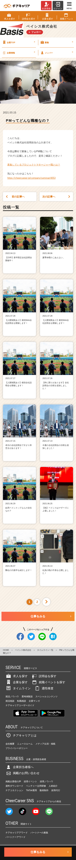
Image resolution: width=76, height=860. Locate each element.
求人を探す (20, 676)
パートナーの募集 (39, 832)
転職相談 (21, 701)
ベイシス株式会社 (23, 650)
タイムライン (22, 688)
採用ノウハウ (46, 781)
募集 (59, 42)
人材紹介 (53, 786)
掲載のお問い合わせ (26, 773)
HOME (6, 650)
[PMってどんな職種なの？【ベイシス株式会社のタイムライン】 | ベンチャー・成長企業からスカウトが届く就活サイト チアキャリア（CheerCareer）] (16, 5)
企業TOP (21, 42)
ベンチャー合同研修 (36, 786)
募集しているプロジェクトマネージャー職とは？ (33, 164)
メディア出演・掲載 (45, 744)
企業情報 (21, 52)
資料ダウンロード (14, 786)
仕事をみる (38, 616)
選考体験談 (27, 696)
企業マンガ (34, 701)
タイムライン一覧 (45, 650)
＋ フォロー (34, 32)
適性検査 (47, 688)
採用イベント (30, 781)
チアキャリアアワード (17, 832)
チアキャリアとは (25, 735)
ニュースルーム (25, 744)
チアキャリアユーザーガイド (20, 705)
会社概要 (10, 744)
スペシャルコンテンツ (46, 696)
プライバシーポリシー (17, 748)
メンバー (59, 52)
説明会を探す (47, 676)
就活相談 (10, 701)
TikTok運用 (31, 790)
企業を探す (20, 682)
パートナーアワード (15, 837)
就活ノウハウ (12, 696)
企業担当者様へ (23, 767)
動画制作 (44, 790)
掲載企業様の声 (13, 781)
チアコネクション (14, 790)
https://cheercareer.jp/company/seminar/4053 (31, 178)
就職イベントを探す (52, 682)
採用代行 (55, 790)
